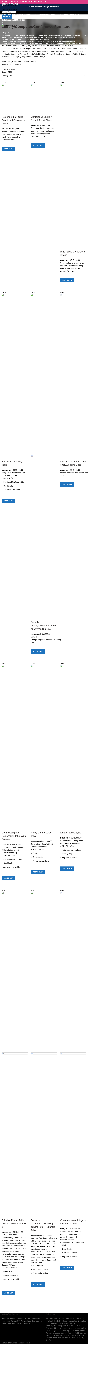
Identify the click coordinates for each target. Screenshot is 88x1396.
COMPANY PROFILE (10, 4)
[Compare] (4, 112)
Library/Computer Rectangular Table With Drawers (14, 836)
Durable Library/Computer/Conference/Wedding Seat (43, 625)
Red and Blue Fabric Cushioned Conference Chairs (13, 120)
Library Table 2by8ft (70, 832)
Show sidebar (9, 69)
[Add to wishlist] (4, 144)
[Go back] (4, 21)
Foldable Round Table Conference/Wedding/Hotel (14, 1223)
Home (4, 62)
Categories (6, 33)
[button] (8, 149)
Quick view (4, 153)
